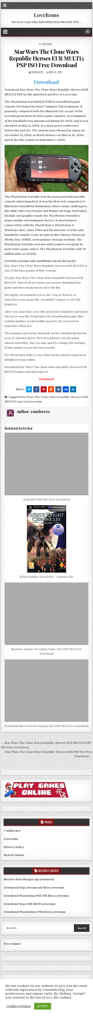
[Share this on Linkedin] (73, 389)
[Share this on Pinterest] (44, 389)
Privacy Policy (14, 847)
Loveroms (11, 838)
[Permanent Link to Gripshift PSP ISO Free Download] (46, 464)
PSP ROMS (47, 44)
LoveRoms (46, 14)
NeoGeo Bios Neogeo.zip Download (29, 879)
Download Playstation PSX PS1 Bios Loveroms (36, 895)
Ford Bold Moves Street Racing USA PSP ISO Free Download (46, 726)
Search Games (14, 855)
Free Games (12, 943)
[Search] (87, 31)
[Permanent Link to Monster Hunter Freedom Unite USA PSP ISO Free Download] (46, 614)
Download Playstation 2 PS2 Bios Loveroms (34, 911)
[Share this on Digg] (66, 389)
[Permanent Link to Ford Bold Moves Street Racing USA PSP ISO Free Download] (46, 690)
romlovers (37, 72)
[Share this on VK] (58, 389)
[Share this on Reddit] (51, 389)
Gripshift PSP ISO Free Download (46, 499)
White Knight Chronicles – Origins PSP (46, 576)
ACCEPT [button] (42, 1006)
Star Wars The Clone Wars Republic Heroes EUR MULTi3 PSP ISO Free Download (46, 58)
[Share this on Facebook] (36, 389)
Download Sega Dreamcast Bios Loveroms (34, 887)
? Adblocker (12, 830)
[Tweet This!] (29, 389)
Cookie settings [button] (18, 1006)
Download (46, 81)
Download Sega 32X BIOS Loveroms (29, 904)
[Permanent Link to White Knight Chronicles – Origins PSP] (46, 539)
